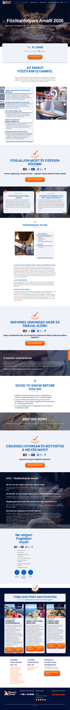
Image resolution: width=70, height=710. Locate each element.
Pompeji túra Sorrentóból (53, 622)
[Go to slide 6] (28, 256)
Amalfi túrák (33, 517)
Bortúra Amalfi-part (14, 678)
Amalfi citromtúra (39, 515)
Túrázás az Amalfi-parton (16, 673)
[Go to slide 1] (48, 120)
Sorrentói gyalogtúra (19, 295)
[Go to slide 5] (55, 120)
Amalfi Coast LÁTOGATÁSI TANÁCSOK (51, 673)
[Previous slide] (38, 104)
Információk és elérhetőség (53, 2)
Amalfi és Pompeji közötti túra (17, 681)
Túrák (26, 2)
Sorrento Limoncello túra (16, 669)
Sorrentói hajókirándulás (12, 622)
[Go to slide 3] (51, 120)
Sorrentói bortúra (21, 519)
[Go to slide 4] (53, 120)
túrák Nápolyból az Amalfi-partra (49, 504)
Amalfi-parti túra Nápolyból (34, 622)
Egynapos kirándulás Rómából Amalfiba (18, 505)
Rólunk (37, 694)
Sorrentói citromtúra (15, 671)
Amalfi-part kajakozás (11, 515)
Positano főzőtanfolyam (27, 516)
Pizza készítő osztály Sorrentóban (23, 488)
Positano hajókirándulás (33, 667)
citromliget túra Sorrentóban (57, 519)
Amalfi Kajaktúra (14, 679)
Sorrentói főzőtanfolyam (16, 667)
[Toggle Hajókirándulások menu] (38, 2)
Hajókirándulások (33, 2)
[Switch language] (63, 2)
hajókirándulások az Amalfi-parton (51, 520)
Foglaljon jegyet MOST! (35, 56)
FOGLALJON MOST (35, 179)
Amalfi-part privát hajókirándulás (31, 669)
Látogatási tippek (42, 2)
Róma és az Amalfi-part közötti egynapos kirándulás (17, 683)
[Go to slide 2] (49, 120)
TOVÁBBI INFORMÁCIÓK (9, 650)
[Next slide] (65, 104)
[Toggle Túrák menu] (28, 2)
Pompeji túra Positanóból (23, 523)
